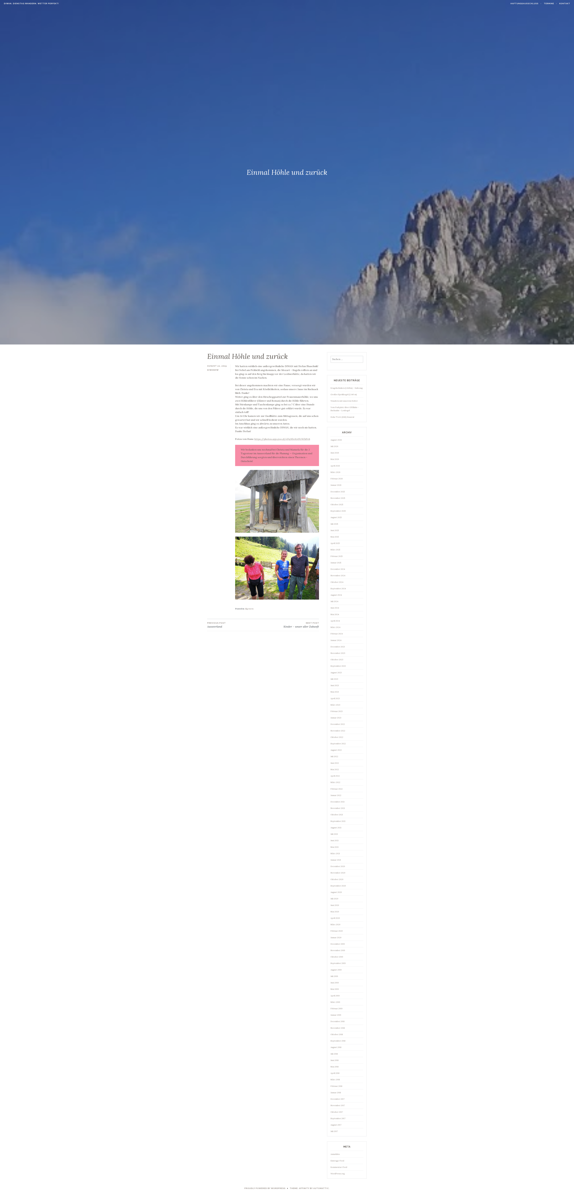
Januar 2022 (335, 795)
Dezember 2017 (337, 1099)
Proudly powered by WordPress (265, 1188)
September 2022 (338, 743)
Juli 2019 (334, 976)
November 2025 (337, 498)
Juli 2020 (334, 898)
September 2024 (338, 588)
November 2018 (337, 1028)
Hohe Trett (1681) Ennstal (342, 417)
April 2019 (335, 995)
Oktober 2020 (336, 879)
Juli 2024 (334, 601)
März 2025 (335, 549)
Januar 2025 (335, 562)
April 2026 (335, 466)
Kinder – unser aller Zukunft (301, 625)
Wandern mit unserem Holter (344, 401)
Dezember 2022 (337, 724)
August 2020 (336, 892)
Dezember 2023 (337, 646)
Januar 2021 (335, 860)
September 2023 (338, 666)
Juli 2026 (334, 446)
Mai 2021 (334, 847)
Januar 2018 (335, 1092)
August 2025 (336, 517)
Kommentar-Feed (338, 1167)
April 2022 (335, 776)
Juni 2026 (334, 453)
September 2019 (338, 963)
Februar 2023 (336, 711)
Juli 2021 (334, 834)
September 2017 (337, 1118)
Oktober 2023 (336, 659)
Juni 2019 (334, 982)
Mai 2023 (334, 692)
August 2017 (335, 1125)
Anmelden (335, 1154)
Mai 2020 (334, 911)
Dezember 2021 (337, 802)
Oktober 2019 (336, 957)
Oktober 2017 (336, 1112)
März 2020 (335, 924)
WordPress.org (337, 1173)
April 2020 (335, 918)
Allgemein (249, 608)
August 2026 (336, 440)
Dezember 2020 (337, 866)
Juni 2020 (334, 905)
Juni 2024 (334, 608)
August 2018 (335, 1047)
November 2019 (337, 950)
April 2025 (335, 543)
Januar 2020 (335, 937)
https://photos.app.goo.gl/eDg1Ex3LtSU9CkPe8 (282, 438)
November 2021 (337, 808)
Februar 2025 (336, 556)
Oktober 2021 (336, 814)
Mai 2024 (334, 614)
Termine (549, 3)
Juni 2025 (334, 530)
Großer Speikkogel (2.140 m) (343, 394)
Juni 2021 (334, 840)
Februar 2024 (336, 633)
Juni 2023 (334, 685)
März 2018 (335, 1079)
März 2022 (335, 782)
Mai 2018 (334, 1066)
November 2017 (337, 1105)
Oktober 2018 (336, 1034)
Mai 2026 (334, 459)
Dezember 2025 (337, 491)
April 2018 (334, 1073)
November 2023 (337, 653)
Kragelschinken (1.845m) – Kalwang (346, 388)
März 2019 (335, 1002)
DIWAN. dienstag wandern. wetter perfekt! (31, 3)
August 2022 (336, 750)
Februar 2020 (336, 931)
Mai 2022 (334, 769)
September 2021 (337, 821)
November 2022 (337, 730)
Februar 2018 (336, 1086)
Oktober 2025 (336, 504)
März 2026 (335, 472)
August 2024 (336, 595)
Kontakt (564, 3)
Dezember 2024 (337, 569)
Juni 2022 (334, 763)
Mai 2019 (334, 989)
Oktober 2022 (336, 737)
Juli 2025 (334, 524)
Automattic (321, 1188)
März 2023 (335, 705)
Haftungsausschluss (524, 3)
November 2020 (337, 873)
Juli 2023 (334, 679)
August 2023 (336, 672)
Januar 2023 (335, 717)
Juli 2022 (334, 756)
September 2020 (338, 886)
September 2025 (338, 511)
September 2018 (337, 1041)
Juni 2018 (334, 1060)
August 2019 (336, 970)
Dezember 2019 (337, 944)
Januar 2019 (335, 1015)
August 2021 (335, 827)
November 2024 (337, 575)
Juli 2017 (334, 1131)
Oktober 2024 (336, 582)
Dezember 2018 (337, 1021)
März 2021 (335, 853)
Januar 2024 (335, 640)
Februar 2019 (336, 1008)
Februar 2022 (336, 789)
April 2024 (335, 621)
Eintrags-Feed (337, 1161)
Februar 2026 (336, 478)
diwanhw (213, 370)
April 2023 (335, 698)
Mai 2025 (334, 537)
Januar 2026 (335, 485)
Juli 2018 (334, 1054)
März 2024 (335, 627)
